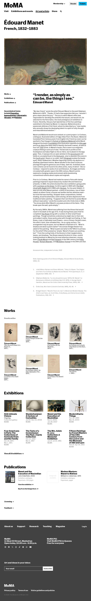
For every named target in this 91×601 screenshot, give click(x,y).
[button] (8, 94)
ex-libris (41, 145)
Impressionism (10, 115)
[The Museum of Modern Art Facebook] (9, 547)
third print (60, 156)
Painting (18, 117)
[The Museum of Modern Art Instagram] (5, 547)
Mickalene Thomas (63, 242)
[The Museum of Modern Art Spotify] (23, 547)
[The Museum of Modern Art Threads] (16, 547)
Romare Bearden (46, 242)
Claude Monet (42, 239)
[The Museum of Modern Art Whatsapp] (26, 547)
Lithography (21, 115)
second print (75, 154)
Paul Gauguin (56, 239)
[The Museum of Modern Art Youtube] (30, 547)
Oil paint (7, 117)
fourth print (40, 158)
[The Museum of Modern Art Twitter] (12, 547)
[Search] (60, 11)
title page (82, 143)
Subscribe (48, 569)
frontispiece (53, 143)
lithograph (68, 158)
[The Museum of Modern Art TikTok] (19, 547)
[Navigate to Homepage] (14, 5)
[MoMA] (9, 585)
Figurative (14, 113)
